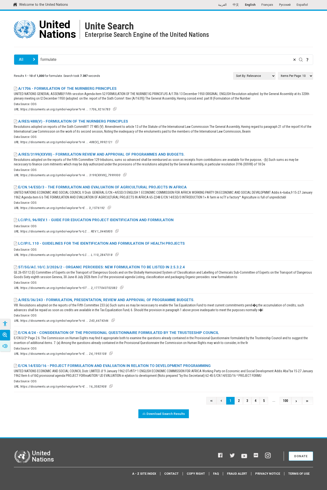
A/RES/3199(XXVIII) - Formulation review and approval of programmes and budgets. (101, 154)
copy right (196, 473)
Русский (285, 4)
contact (171, 473)
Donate (301, 456)
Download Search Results (166, 414)
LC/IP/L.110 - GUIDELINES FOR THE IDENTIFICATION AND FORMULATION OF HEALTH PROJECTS (101, 243)
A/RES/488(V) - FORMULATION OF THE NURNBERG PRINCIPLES (73, 121)
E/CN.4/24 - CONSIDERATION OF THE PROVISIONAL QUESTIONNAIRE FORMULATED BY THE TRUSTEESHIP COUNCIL (118, 333)
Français (267, 4)
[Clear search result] (294, 59)
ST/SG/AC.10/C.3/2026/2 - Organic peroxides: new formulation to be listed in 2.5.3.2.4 (101, 267)
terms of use (299, 473)
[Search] (301, 59)
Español (302, 4)
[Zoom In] (5, 335)
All (21, 59)
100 (285, 401)
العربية (222, 4)
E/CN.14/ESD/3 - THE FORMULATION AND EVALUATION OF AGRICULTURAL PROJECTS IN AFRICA (102, 187)
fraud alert (237, 473)
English (250, 4)
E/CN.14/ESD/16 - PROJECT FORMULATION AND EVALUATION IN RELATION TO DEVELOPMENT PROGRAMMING (114, 366)
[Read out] (5, 346)
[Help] (307, 59)
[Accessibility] (5, 324)
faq (216, 473)
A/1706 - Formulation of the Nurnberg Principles (67, 88)
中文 (236, 4)
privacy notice (267, 473)
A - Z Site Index (144, 473)
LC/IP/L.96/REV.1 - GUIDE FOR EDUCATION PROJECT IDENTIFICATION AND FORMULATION (96, 220)
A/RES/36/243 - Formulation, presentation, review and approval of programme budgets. (106, 300)
